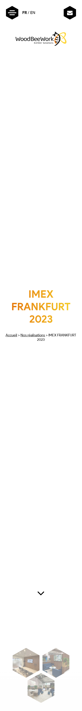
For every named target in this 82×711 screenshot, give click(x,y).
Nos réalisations (32, 335)
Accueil (11, 335)
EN (32, 12)
